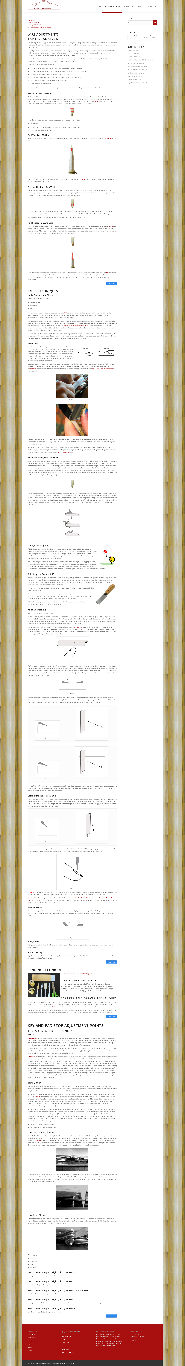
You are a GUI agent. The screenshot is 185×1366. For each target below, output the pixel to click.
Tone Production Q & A (135, 79)
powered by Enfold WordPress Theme (63, 1363)
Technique (65, 1349)
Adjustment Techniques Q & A (137, 83)
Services (30, 1351)
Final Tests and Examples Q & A (138, 73)
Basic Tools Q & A (133, 53)
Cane (64, 1339)
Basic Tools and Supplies (60, 1007)
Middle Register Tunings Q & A (137, 66)
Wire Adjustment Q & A (135, 76)
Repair (64, 1346)
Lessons (30, 1347)
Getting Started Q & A (134, 57)
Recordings (31, 1334)
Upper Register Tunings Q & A (137, 70)
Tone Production (67, 1352)
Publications (32, 1337)
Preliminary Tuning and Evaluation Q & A (141, 60)
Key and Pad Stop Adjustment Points (39, 27)
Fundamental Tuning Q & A (136, 63)
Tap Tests (31, 20)
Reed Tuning (66, 1343)
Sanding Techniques (34, 25)
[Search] (155, 6)
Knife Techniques (33, 22)
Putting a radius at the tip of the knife (76, 326)
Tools (29, 1344)
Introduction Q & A (133, 50)
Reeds (30, 1341)
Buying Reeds (66, 1336)
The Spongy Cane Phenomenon (102, 369)
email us (133, 1340)
